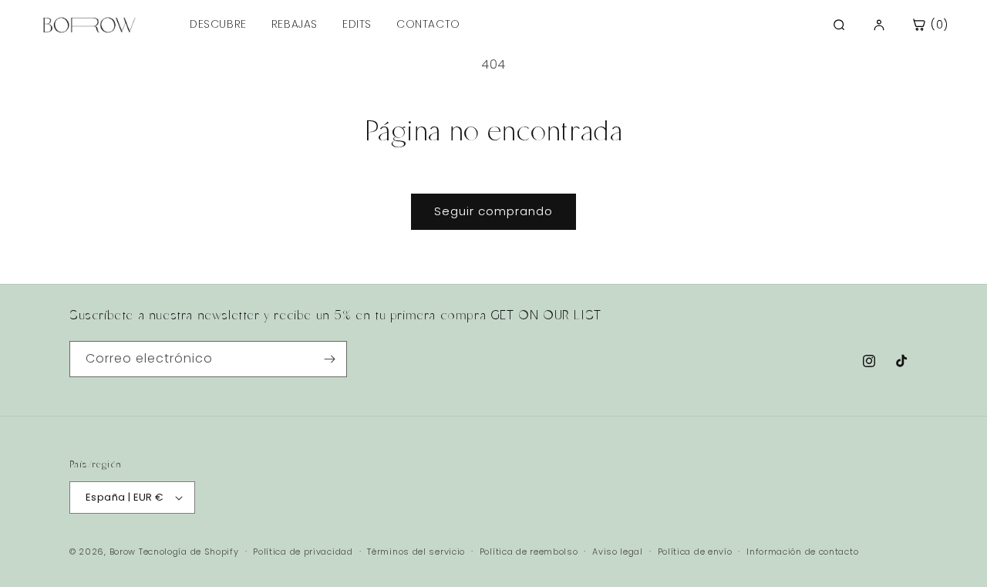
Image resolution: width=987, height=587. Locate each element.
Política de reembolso (529, 551)
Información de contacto (802, 551)
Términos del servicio (416, 551)
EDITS (357, 24)
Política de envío (695, 551)
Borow (122, 551)
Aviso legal (617, 551)
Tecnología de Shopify (189, 551)
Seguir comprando (493, 211)
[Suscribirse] (329, 359)
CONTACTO (428, 24)
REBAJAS (294, 24)
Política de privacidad (302, 551)
